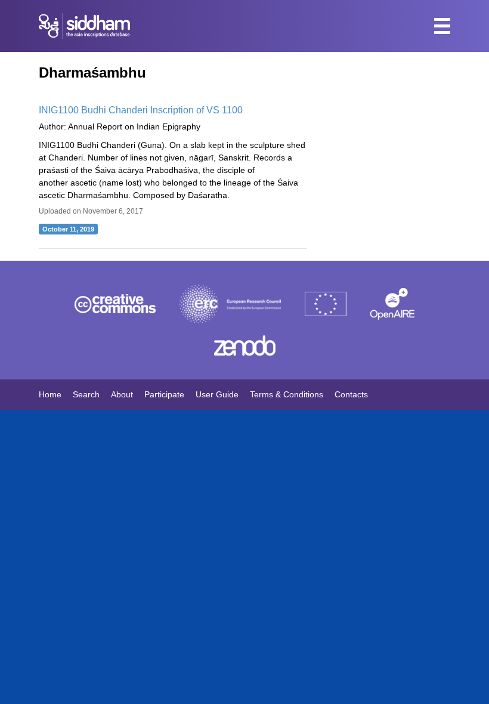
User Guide (217, 394)
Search (86, 394)
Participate (164, 394)
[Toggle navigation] (442, 26)
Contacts (351, 394)
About (122, 394)
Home (50, 394)
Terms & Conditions (286, 394)
